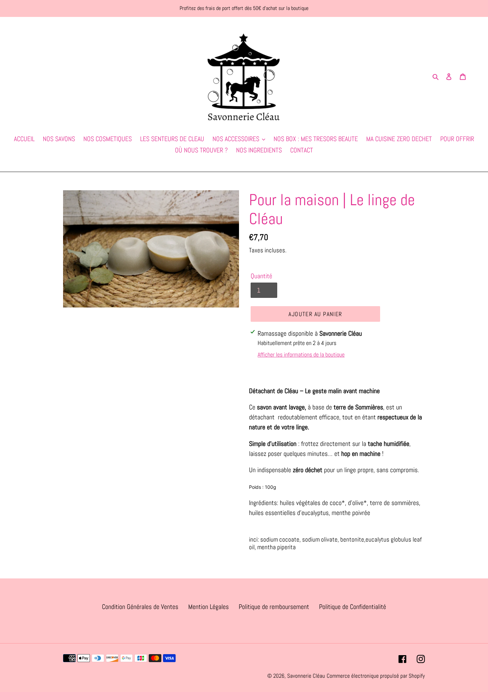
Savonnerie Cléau (306, 675)
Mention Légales (208, 606)
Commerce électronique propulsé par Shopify (376, 675)
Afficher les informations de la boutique (301, 354)
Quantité (261, 276)
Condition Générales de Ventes (140, 606)
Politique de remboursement (274, 606)
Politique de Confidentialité (352, 606)
